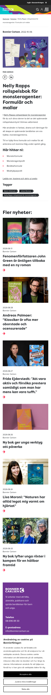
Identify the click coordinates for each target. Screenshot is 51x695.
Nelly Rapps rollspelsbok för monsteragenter (25, 114)
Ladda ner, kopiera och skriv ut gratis (20, 178)
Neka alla (25, 689)
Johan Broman (26, 191)
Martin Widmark (10, 191)
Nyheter (13, 19)
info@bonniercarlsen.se (17, 631)
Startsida (6, 19)
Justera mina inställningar (25, 681)
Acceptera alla (25, 674)
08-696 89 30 (12, 621)
